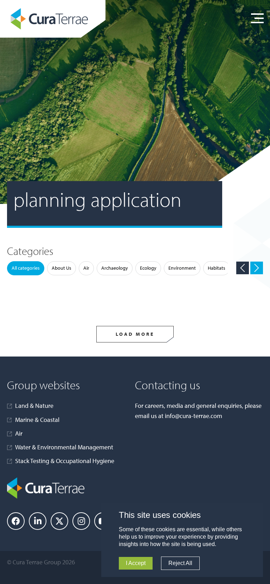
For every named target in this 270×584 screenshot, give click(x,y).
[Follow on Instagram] (81, 521)
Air (86, 268)
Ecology (148, 268)
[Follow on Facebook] (16, 521)
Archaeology (114, 268)
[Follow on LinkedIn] (37, 521)
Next (256, 268)
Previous (242, 268)
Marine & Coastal (37, 420)
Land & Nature (34, 406)
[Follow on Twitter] (59, 521)
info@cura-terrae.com (193, 416)
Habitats (216, 268)
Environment (182, 268)
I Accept (136, 563)
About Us (61, 268)
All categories (26, 268)
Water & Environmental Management (64, 447)
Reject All (180, 563)
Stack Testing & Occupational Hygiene (64, 461)
